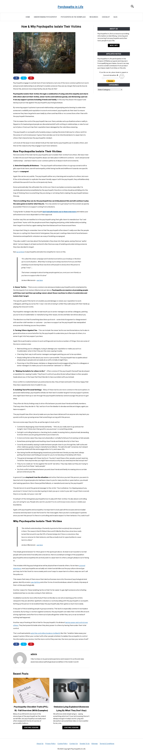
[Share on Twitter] (24, 78)
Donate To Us (84, 744)
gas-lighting (35, 582)
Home (28, 17)
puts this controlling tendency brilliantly (45, 633)
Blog (115, 17)
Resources (94, 17)
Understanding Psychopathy (45, 17)
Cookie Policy (62, 744)
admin (34, 654)
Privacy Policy (50, 744)
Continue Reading (31, 727)
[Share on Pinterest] (31, 78)
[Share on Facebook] (16, 78)
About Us (40, 744)
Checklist (106, 17)
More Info (114, 45)
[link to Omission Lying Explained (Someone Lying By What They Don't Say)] (71, 690)
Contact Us (73, 744)
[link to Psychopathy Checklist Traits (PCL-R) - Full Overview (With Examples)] (31, 690)
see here (40, 280)
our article (20, 252)
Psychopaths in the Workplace (73, 17)
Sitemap (94, 744)
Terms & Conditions (107, 744)
